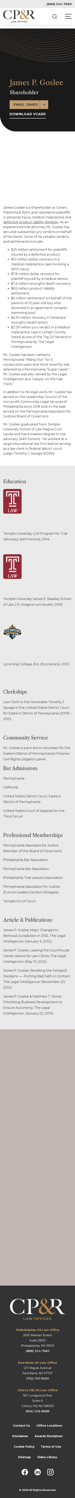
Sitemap (24, 1457)
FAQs (7, 1078)
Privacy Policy (25, 1264)
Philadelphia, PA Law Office (37, 1330)
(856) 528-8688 (37, 1411)
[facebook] (25, 1472)
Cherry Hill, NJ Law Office (38, 1390)
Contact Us (21, 1425)
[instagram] (50, 1472)
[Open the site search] (54, 16)
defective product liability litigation (31, 222)
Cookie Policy (24, 1446)
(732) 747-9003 (37, 1378)
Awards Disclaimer (49, 1436)
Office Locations (49, 1425)
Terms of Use (51, 1446)
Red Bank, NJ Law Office (37, 1362)
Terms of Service (56, 1264)
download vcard (28, 114)
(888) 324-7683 (59, 4)
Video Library (47, 1457)
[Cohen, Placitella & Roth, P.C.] (19, 16)
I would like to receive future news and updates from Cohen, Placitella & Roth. (15, 1215)
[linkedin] (37, 1472)
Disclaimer (20, 1436)
